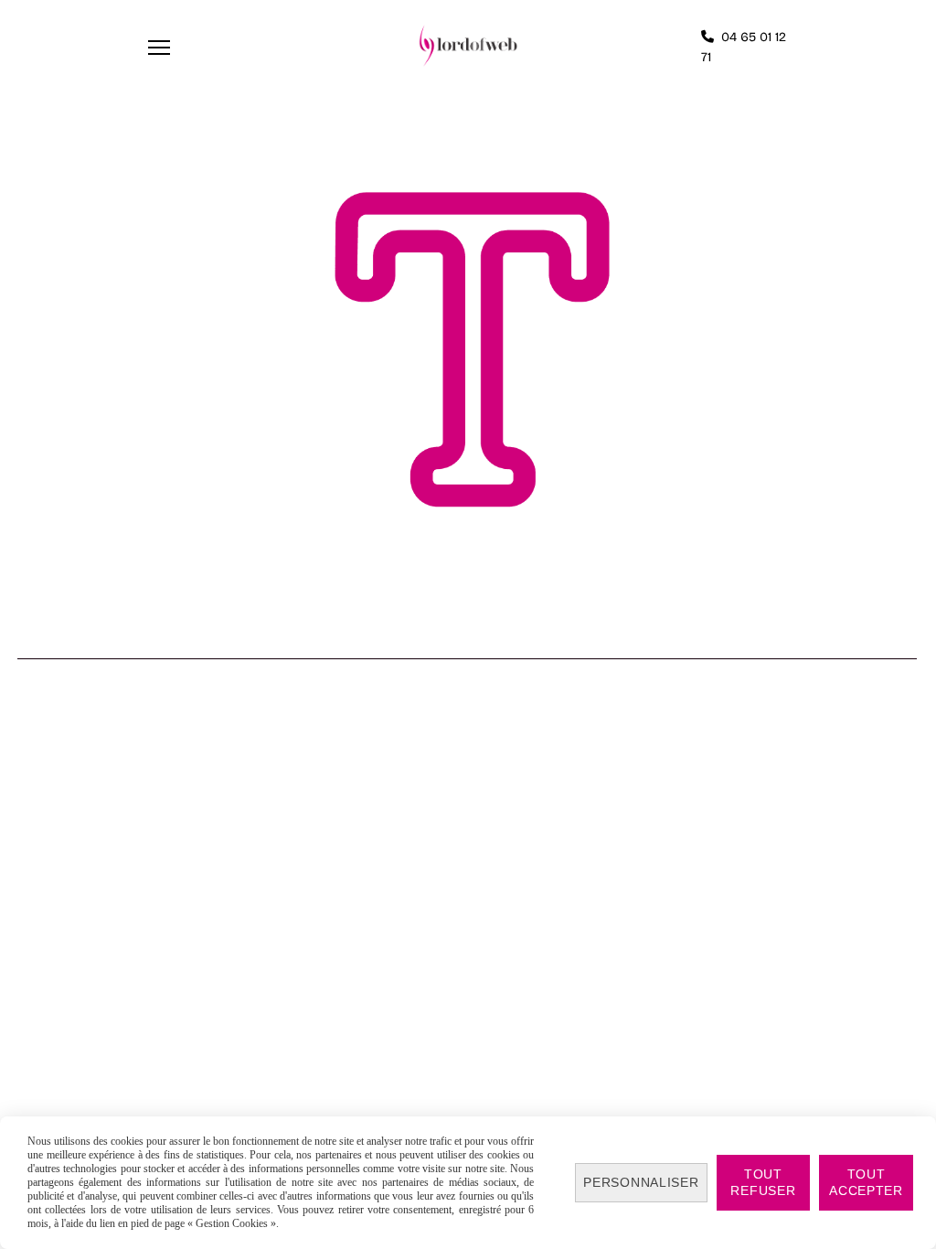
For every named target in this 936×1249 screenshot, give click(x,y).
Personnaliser (640, 1182)
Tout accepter (866, 1182)
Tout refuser (762, 1182)
